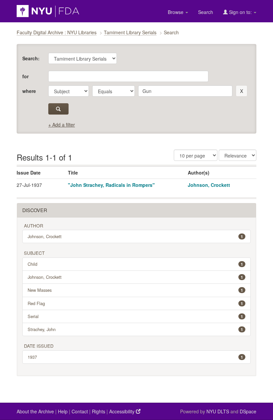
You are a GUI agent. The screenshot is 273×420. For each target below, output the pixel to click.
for (25, 76)
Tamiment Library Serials (130, 32)
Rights (98, 411)
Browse (176, 12)
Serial (135, 316)
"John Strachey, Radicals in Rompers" (111, 185)
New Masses (135, 290)
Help (63, 411)
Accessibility (122, 411)
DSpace (248, 411)
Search (205, 12)
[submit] (58, 109)
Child (135, 264)
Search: (31, 58)
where (29, 91)
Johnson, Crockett (209, 185)
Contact (80, 411)
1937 (135, 357)
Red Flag (135, 303)
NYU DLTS (217, 411)
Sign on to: (240, 12)
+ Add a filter (61, 124)
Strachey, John (135, 329)
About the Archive (35, 411)
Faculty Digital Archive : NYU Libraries (57, 32)
